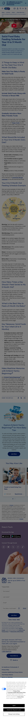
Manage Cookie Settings (14, 714)
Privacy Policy (16, 691)
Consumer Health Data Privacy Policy (17, 692)
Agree (14, 705)
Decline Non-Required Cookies (14, 710)
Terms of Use (20, 697)
